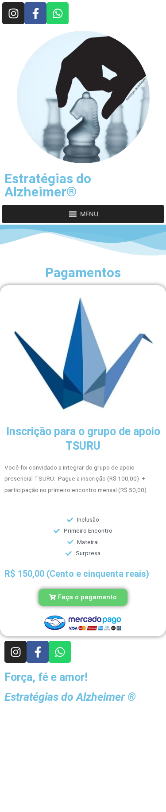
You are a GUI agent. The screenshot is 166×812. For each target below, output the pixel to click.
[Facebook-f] (35, 13)
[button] (89, 214)
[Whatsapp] (57, 13)
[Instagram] (13, 13)
